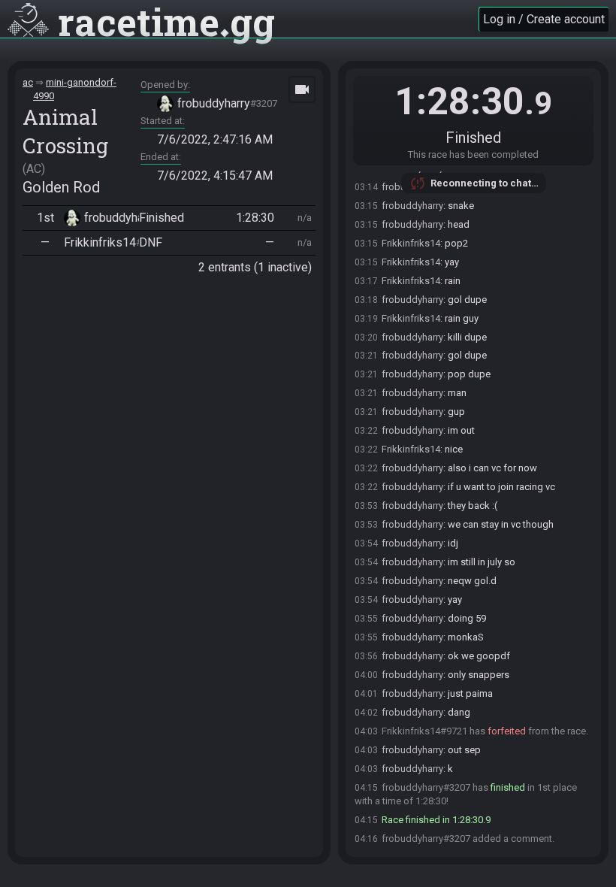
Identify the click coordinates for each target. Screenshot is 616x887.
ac (28, 82)
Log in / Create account (544, 19)
